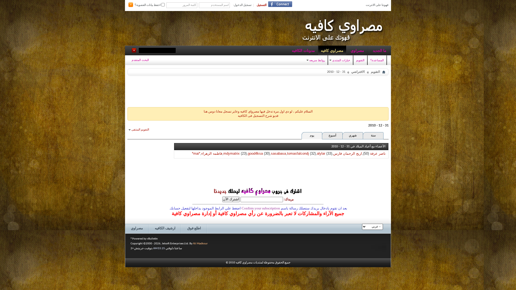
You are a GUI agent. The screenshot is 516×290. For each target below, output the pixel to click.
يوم (312, 135)
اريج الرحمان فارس (347, 153)
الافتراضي (358, 72)
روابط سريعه (317, 60)
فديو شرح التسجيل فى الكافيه (258, 116)
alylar (321, 153)
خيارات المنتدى (341, 60)
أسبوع (332, 135)
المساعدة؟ (377, 60)
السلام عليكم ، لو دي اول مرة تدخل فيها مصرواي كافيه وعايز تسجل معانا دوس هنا (258, 111)
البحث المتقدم (140, 59)
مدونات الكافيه (303, 50)
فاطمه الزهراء (211, 153)
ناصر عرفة (378, 153)
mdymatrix (231, 153)
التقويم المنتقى (140, 129)
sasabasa (278, 153)
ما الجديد (379, 50)
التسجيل (262, 5)
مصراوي (357, 50)
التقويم (360, 60)
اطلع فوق (194, 228)
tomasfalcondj (298, 153)
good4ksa (255, 153)
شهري (353, 135)
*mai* (196, 153)
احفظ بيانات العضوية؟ (148, 5)
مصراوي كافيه (332, 50)
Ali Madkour (200, 243)
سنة (373, 135)
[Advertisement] (258, 90)
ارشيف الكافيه (165, 228)
